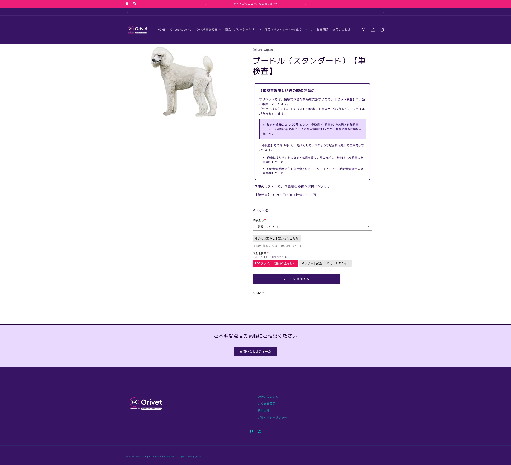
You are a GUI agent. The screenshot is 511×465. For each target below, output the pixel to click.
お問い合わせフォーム (255, 351)
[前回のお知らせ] (205, 4)
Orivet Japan (143, 456)
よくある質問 (266, 403)
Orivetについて (268, 396)
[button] (208, 29)
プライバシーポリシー (272, 417)
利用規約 (263, 410)
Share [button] (260, 293)
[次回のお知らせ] (306, 4)
